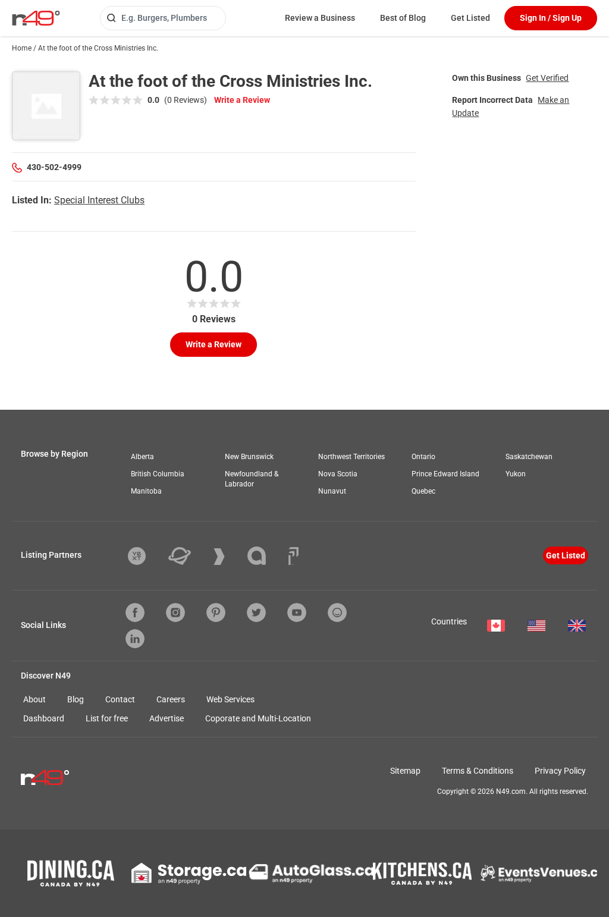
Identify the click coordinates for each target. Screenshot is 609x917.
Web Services (230, 699)
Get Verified (547, 78)
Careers (170, 699)
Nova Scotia (337, 474)
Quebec (423, 491)
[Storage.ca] (189, 873)
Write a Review (242, 100)
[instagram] (175, 612)
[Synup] (228, 557)
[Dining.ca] (71, 873)
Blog (75, 699)
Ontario (423, 457)
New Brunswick (249, 457)
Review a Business (320, 18)
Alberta (142, 457)
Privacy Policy (560, 770)
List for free (107, 718)
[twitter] (256, 612)
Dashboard (43, 718)
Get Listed (470, 18)
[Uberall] (188, 556)
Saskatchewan (529, 457)
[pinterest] (216, 612)
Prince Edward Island (445, 474)
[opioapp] (337, 612)
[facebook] (135, 612)
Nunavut (332, 491)
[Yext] (145, 556)
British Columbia (157, 474)
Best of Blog (403, 18)
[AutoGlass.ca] (311, 874)
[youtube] (297, 612)
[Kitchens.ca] (422, 873)
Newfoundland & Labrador (251, 479)
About (34, 699)
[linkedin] (135, 639)
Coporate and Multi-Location (258, 718)
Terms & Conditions (477, 770)
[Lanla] (265, 556)
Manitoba (146, 491)
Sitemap (405, 770)
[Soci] (293, 556)
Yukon (516, 474)
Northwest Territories (351, 457)
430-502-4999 (54, 167)
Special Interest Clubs (99, 200)
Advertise (166, 718)
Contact (120, 699)
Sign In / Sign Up (551, 18)
